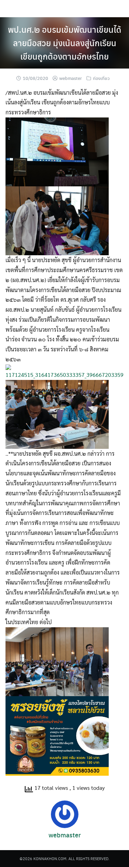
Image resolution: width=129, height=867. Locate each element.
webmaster (70, 78)
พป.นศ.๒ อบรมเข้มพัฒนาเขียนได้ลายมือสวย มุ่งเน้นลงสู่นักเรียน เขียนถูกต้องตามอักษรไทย (64, 42)
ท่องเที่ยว (101, 78)
